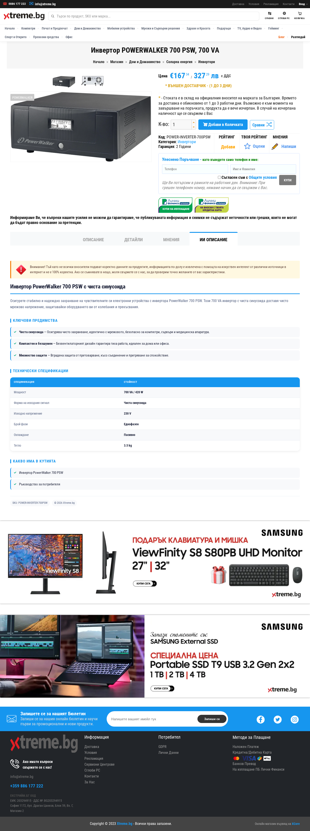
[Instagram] (295, 719)
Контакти (289, 4)
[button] (194, 122)
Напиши (288, 146)
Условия (253, 4)
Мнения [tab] (171, 239)
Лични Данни (168, 752)
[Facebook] (261, 719)
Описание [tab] (93, 239)
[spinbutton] (179, 124)
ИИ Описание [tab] (213, 239)
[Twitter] (278, 719)
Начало (10, 28)
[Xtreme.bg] (24, 16)
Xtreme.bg (124, 823)
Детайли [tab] (133, 239)
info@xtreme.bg (45, 4)
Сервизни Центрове (99, 764)
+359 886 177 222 (26, 786)
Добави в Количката (225, 124)
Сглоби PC (92, 770)
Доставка (238, 4)
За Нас (89, 782)
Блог (281, 37)
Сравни (259, 125)
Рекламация (270, 4)
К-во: (163, 124)
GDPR (162, 747)
